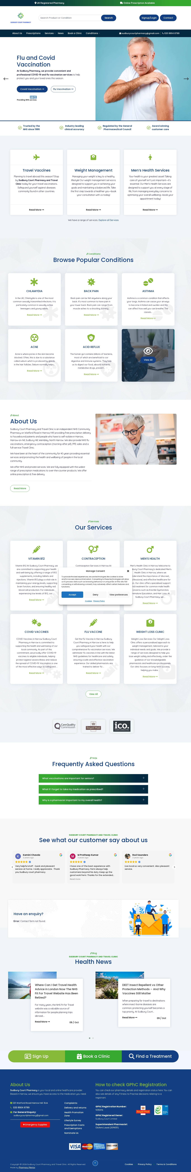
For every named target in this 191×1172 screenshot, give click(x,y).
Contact (168, 17)
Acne (34, 347)
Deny (95, 594)
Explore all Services (109, 220)
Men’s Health (150, 559)
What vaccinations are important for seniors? (68, 778)
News (61, 33)
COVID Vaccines (37, 632)
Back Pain (91, 291)
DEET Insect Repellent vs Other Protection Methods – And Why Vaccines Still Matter (144, 989)
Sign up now (60, 85)
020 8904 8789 (21, 1107)
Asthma (148, 291)
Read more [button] (20, 879)
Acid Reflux (91, 347)
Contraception (93, 559)
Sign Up (40, 1056)
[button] (128, 571)
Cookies (88, 601)
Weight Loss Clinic (150, 632)
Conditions (92, 33)
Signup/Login (149, 17)
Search (109, 17)
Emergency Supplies (36, 1124)
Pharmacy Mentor (27, 1167)
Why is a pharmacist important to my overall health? (72, 800)
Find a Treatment (154, 1056)
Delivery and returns (75, 1107)
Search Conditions (31, 85)
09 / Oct (74, 1022)
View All (148, 359)
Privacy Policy (99, 601)
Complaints (70, 1103)
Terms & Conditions (166, 1164)
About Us (17, 33)
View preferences (118, 594)
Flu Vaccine (93, 632)
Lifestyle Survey (72, 1120)
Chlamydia (34, 291)
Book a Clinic (75, 33)
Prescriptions (33, 33)
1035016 (99, 1110)
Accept (72, 594)
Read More (35, 209)
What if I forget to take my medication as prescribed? (72, 789)
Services (49, 33)
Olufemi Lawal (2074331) (107, 1127)
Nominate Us (71, 1133)
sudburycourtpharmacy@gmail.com (31, 1115)
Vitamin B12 (36, 559)
